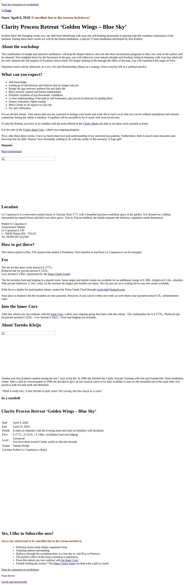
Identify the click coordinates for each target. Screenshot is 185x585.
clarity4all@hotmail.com (111, 289)
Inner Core (57, 314)
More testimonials (11, 151)
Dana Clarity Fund (58, 274)
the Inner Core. (69, 560)
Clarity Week (90, 123)
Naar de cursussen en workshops (20, 4)
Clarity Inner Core (33, 129)
